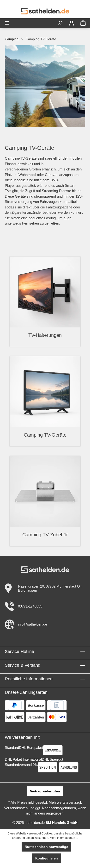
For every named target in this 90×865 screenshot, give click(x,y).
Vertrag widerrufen (45, 791)
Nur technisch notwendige (46, 847)
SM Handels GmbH (62, 823)
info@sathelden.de (32, 624)
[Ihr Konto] (71, 23)
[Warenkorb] (83, 23)
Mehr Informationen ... (64, 838)
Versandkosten (16, 808)
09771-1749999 (30, 606)
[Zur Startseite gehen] (45, 11)
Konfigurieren (46, 858)
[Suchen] (60, 23)
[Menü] (7, 23)
